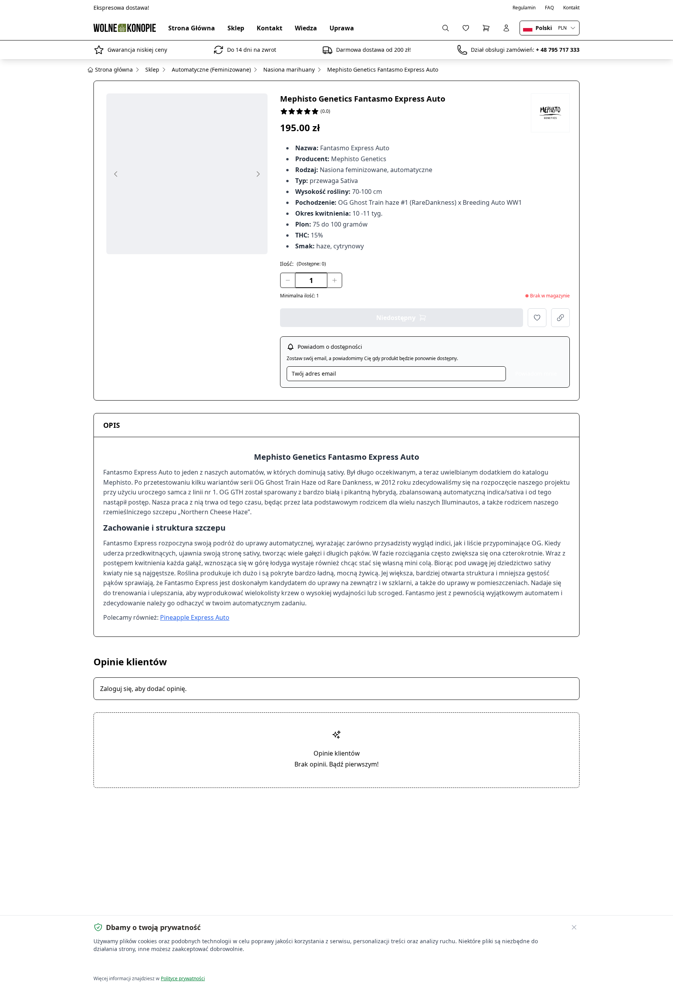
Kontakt (571, 8)
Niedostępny (396, 317)
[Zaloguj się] (506, 28)
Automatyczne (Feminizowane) (211, 69)
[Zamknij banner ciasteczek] (574, 927)
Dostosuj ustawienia (182, 965)
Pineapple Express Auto (194, 617)
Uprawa (341, 28)
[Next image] (258, 174)
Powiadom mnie (536, 373)
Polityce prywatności (183, 978)
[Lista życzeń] (466, 28)
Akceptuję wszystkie (122, 965)
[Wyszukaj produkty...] (446, 28)
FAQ (549, 8)
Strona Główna (191, 28)
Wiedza (306, 28)
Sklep (235, 28)
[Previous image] (115, 174)
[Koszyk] (486, 28)
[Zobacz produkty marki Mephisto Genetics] (550, 112)
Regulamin (524, 8)
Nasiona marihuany (289, 69)
